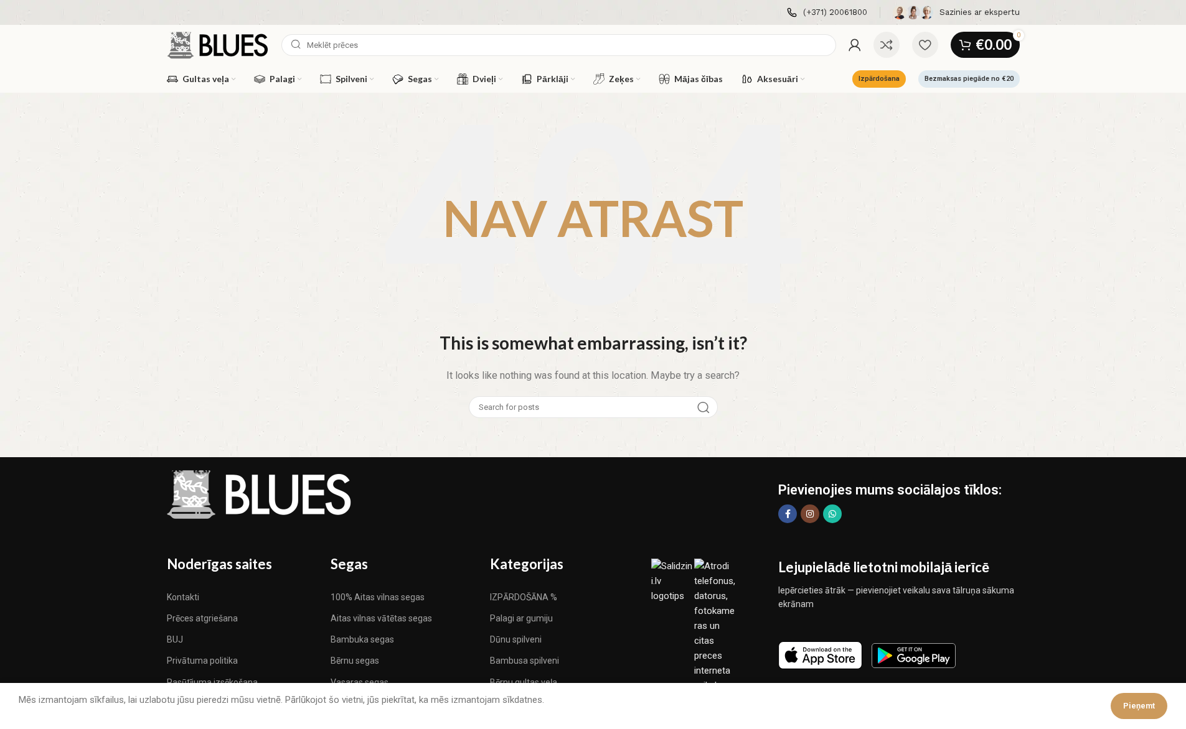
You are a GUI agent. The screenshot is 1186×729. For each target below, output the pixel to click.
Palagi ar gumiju (521, 618)
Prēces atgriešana (202, 618)
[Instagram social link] (810, 513)
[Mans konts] (854, 44)
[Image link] (260, 493)
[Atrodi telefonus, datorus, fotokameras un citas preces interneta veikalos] (715, 625)
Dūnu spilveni (516, 639)
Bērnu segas (355, 661)
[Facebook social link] (787, 513)
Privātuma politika (202, 661)
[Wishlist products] (925, 44)
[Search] (703, 407)
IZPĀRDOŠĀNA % (523, 597)
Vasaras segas (359, 682)
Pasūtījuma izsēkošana (212, 682)
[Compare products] (886, 44)
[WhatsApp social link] (832, 513)
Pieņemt (1139, 705)
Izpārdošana (879, 79)
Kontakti (183, 597)
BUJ (175, 639)
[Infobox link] (827, 12)
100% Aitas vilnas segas (378, 597)
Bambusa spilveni (524, 661)
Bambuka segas (362, 639)
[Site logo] (218, 44)
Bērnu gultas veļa (523, 682)
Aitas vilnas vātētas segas (381, 618)
